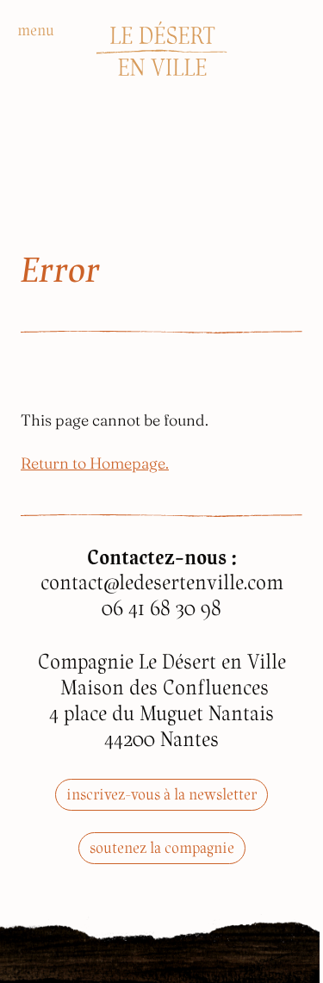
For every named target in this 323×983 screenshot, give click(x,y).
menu (35, 30)
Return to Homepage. (95, 462)
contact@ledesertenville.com (161, 581)
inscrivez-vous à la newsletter (161, 794)
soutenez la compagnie (162, 847)
